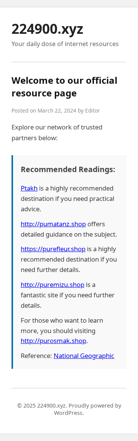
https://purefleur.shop (53, 248)
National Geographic (84, 355)
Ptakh (29, 188)
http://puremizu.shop (52, 284)
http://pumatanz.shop (53, 223)
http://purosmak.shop (53, 340)
